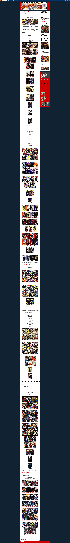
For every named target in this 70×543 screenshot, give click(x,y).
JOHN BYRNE (43, 93)
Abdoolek (43, 64)
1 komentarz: (36, 470)
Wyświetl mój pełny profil (44, 65)
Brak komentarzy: (36, 125)
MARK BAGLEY (43, 97)
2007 (42, 55)
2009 (42, 50)
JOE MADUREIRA (43, 96)
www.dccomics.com (43, 89)
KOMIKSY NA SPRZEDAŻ (44, 12)
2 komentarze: (36, 26)
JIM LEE (42, 91)
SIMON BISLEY (43, 94)
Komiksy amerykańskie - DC (44, 36)
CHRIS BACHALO (43, 98)
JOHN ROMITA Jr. (43, 99)
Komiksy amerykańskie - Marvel (45, 35)
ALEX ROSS (42, 100)
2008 (42, 54)
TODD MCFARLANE (43, 92)
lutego (43, 51)
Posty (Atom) (24, 539)
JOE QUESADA (43, 95)
